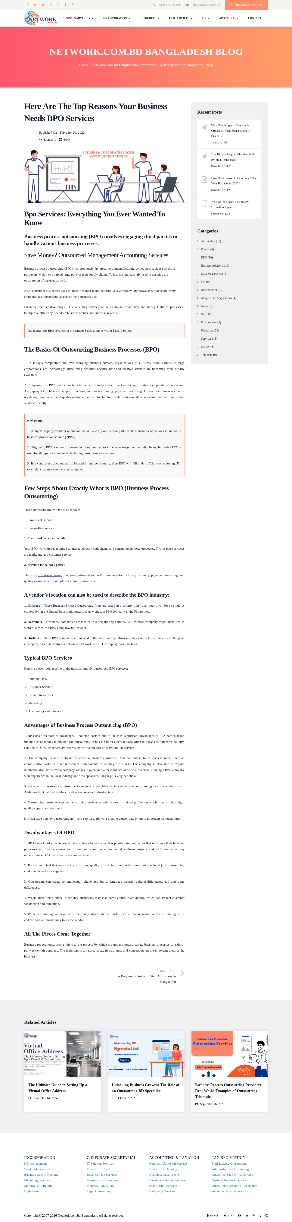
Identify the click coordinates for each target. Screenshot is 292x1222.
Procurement (209, 322)
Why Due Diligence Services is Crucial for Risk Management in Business (230, 131)
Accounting (208, 241)
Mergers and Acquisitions (216, 298)
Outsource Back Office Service (232, 1174)
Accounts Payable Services (230, 1191)
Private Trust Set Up (100, 1169)
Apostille (227, 18)
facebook (27, 4)
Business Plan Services (102, 1174)
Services (206, 338)
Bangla (205, 249)
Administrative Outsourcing (230, 1169)
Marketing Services (37, 1180)
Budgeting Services (162, 1191)
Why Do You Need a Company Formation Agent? (230, 204)
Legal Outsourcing (99, 1191)
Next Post (147, 976)
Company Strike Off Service (168, 1163)
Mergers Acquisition (100, 1185)
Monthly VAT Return (38, 1185)
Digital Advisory (35, 1191)
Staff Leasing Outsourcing (229, 1163)
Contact (254, 18)
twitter (35, 4)
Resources (148, 18)
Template (206, 354)
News (204, 306)
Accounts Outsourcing (164, 1174)
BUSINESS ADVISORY (76, 18)
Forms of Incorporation (102, 1180)
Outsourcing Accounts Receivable (234, 1185)
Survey (205, 346)
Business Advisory (212, 265)
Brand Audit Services (163, 1185)
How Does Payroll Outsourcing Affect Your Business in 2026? (234, 181)
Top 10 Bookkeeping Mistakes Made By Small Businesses (233, 157)
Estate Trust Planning (163, 1169)
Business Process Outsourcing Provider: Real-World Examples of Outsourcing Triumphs (228, 1091)
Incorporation (115, 18)
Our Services (179, 18)
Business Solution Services (167, 1180)
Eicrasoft (50, 139)
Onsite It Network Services (230, 1180)
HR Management (35, 1163)
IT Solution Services (100, 1163)
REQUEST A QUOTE (249, 4)
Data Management (212, 273)
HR (204, 18)
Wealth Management (38, 1169)
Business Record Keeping (41, 1174)
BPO (67, 139)
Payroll (205, 314)
